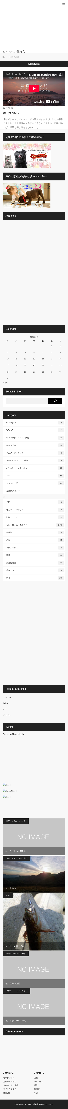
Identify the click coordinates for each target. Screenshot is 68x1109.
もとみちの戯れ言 (32, 1104)
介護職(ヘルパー (13, 491)
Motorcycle (34, 422)
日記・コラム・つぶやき (15, 74)
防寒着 (37, 1089)
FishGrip (6, 1093)
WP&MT (34, 430)
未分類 (34, 532)
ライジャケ (38, 1081)
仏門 (34, 502)
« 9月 (5, 383)
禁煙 (34, 555)
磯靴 (36, 1085)
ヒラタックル (9, 1078)
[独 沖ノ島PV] (34, 88)
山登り (37, 1078)
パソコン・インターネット (34, 468)
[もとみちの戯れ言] (29, 51)
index (5, 703)
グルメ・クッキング (34, 453)
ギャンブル (34, 445)
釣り (34, 578)
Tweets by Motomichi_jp (13, 734)
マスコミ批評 (34, 483)
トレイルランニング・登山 (34, 460)
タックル (7, 697)
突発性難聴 (34, 563)
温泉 (34, 540)
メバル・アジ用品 (10, 1085)
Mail (36, 1093)
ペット (34, 476)
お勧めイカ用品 (9, 1081)
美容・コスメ (34, 570)
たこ (5, 709)
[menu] (63, 4)
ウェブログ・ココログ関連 (34, 438)
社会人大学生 (34, 548)
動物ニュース (34, 517)
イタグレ (7, 715)
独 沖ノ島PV (11, 113)
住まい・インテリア (34, 510)
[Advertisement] (29, 27)
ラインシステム (9, 1089)
